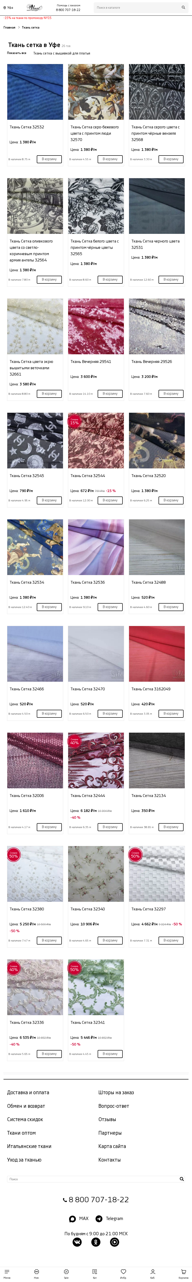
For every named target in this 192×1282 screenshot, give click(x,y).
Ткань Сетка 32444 (87, 796)
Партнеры (110, 1133)
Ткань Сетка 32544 (87, 476)
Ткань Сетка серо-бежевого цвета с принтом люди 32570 (94, 133)
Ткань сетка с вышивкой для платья (61, 53)
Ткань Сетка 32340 (87, 909)
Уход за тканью (24, 1160)
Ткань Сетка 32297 (148, 909)
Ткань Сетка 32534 (27, 582)
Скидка (74, 421)
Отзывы (107, 1119)
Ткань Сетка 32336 (27, 1023)
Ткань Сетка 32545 (27, 476)
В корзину (49, 159)
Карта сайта (112, 1146)
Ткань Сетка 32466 (27, 689)
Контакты (109, 1160)
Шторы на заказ (116, 1092)
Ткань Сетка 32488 (148, 582)
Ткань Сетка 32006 (27, 796)
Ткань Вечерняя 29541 (90, 362)
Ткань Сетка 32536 (87, 582)
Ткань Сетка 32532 (27, 127)
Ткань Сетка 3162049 (150, 689)
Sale (66, 1278)
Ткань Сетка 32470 (87, 689)
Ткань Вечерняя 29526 (151, 362)
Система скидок (25, 1119)
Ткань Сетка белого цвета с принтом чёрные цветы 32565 (94, 247)
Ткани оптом (21, 1133)
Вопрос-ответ (113, 1106)
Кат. (95, 1278)
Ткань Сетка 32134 (148, 796)
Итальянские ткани (29, 1146)
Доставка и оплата (28, 1092)
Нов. (36, 1278)
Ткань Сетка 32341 (87, 1023)
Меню (7, 1278)
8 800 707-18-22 (99, 1200)
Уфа (10, 7)
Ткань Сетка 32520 (148, 476)
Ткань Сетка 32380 (27, 909)
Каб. (152, 1278)
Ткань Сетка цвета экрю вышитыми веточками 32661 (31, 368)
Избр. (123, 1278)
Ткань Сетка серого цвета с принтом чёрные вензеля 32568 (155, 133)
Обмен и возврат (26, 1106)
